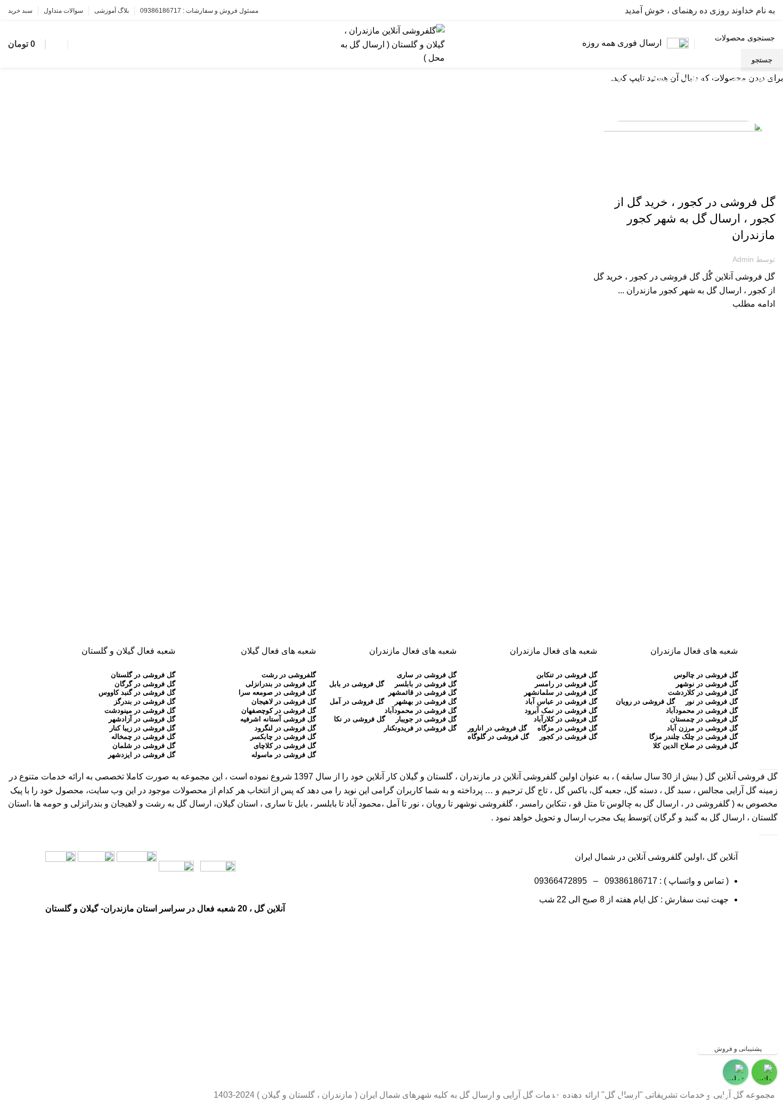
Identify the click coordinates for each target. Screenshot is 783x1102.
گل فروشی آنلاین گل (741, 776)
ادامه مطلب (753, 303)
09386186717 (628, 880)
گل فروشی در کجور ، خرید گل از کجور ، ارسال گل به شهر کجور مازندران (695, 218)
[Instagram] (695, 930)
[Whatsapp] (667, 930)
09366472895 (560, 880)
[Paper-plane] (724, 930)
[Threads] (638, 930)
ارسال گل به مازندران (741, 183)
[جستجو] (73, 44)
